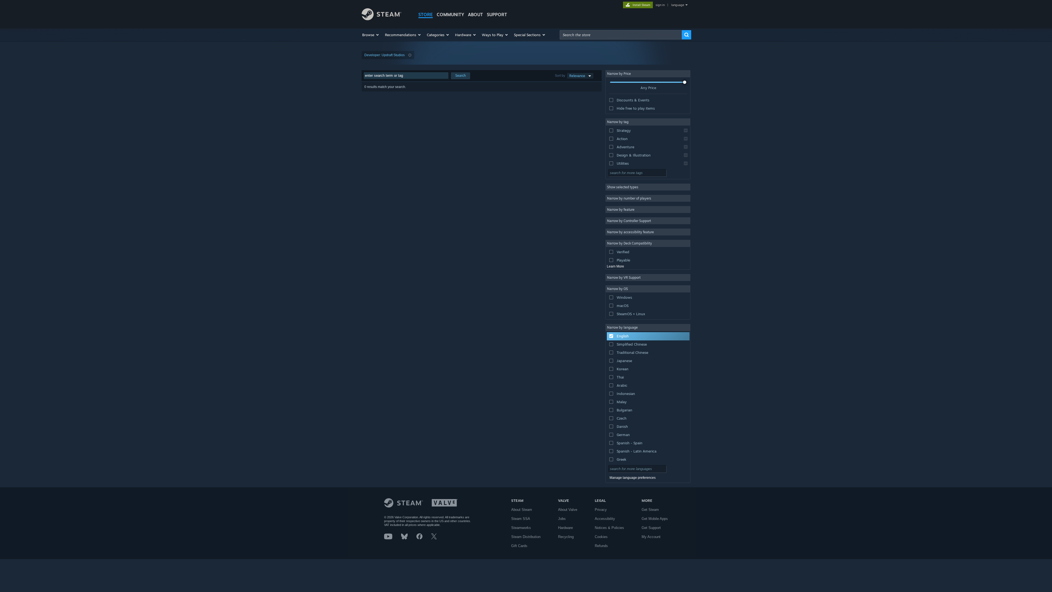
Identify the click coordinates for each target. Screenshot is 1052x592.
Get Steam (650, 510)
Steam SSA (520, 519)
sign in (660, 5)
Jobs (562, 519)
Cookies (601, 537)
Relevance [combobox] (577, 76)
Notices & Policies (609, 528)
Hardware (565, 528)
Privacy (601, 510)
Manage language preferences (633, 478)
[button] (370, 35)
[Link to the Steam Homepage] (381, 18)
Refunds (601, 546)
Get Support (651, 528)
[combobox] (621, 34)
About (475, 14)
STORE (425, 14)
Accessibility (605, 519)
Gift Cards (519, 546)
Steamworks (521, 528)
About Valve (567, 510)
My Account (651, 537)
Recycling (566, 537)
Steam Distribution (526, 537)
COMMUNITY (450, 14)
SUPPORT (497, 14)
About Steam (521, 510)
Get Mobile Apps (655, 519)
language (677, 5)
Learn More (615, 266)
